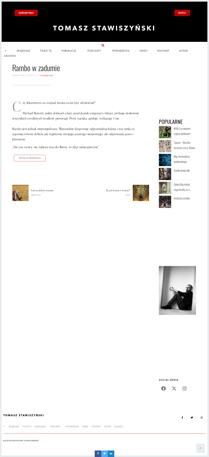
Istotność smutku (182, 198)
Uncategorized (46, 75)
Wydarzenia (121, 50)
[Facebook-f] (182, 417)
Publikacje (69, 50)
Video (143, 50)
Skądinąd (23, 50)
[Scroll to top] (200, 448)
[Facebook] (163, 388)
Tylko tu (46, 50)
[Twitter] (174, 388)
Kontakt (163, 50)
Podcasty (94, 50)
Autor (183, 50)
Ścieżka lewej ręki (182, 170)
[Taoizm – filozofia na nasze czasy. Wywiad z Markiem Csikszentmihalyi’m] (165, 146)
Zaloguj (10, 55)
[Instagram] (184, 388)
